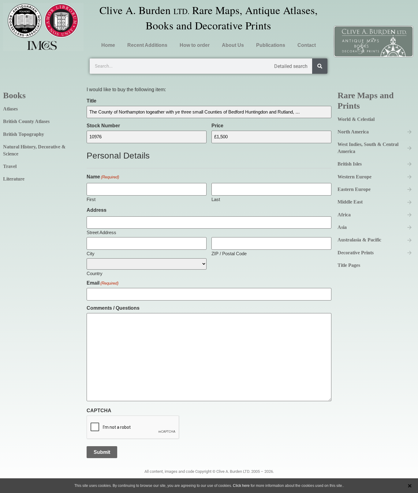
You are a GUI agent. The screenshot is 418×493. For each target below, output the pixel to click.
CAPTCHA (99, 410)
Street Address (101, 232)
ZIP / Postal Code (229, 253)
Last (215, 199)
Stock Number (103, 125)
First (91, 199)
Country (95, 273)
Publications (270, 45)
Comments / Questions (113, 308)
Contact (306, 45)
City (91, 253)
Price (217, 125)
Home (108, 45)
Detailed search (291, 66)
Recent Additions (147, 45)
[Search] (319, 66)
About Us (233, 45)
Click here (241, 486)
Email (102, 283)
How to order (195, 45)
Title (91, 101)
